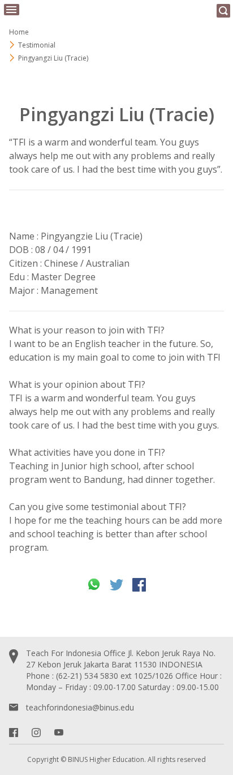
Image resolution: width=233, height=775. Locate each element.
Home (19, 32)
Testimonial (36, 45)
